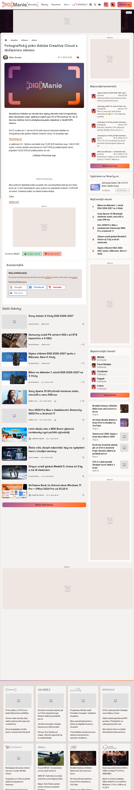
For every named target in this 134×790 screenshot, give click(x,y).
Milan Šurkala (15, 57)
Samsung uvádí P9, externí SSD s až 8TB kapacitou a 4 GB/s (53, 336)
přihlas (48, 277)
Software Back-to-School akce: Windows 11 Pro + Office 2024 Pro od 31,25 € (55, 487)
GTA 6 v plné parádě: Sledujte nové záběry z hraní (103, 465)
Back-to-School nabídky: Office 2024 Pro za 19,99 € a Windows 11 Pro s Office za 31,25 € (114, 783)
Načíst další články (44, 505)
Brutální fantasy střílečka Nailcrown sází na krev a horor (104, 409)
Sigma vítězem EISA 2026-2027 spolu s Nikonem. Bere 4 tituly (52, 355)
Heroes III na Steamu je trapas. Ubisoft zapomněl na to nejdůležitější (50, 735)
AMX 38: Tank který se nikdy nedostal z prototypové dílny (50, 777)
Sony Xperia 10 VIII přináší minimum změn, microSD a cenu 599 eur (54, 393)
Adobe (34, 40)
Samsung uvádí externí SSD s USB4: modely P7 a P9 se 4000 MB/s (115, 771)
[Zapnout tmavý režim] (113, 4)
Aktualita (14, 40)
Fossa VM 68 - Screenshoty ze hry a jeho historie (50, 769)
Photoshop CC (15, 139)
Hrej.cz (95, 457)
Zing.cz (95, 414)
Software (24, 40)
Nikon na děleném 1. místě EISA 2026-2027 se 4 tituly (56, 374)
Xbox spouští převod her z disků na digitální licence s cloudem (81, 724)
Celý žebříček (110, 395)
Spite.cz (95, 471)
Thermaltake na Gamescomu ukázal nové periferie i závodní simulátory (82, 735)
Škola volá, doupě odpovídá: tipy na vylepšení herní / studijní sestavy (57, 449)
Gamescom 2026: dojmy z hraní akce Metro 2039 (105, 435)
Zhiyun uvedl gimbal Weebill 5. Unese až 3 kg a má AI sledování (55, 468)
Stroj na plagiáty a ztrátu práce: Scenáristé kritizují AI (17, 730)
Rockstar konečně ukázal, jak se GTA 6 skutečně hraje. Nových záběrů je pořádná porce (105, 449)
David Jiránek (34, 457)
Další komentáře (110, 166)
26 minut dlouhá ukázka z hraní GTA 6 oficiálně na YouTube (104, 423)
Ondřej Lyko (33, 401)
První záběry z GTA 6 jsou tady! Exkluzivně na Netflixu (17, 711)
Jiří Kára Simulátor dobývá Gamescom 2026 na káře (49, 725)
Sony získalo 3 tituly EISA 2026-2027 (51, 316)
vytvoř (74, 277)
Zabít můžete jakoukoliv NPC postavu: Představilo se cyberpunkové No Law (115, 721)
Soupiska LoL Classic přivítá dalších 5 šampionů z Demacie (17, 782)
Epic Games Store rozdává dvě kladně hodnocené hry (113, 730)
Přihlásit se (124, 4)
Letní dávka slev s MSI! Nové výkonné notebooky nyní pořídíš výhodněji (51, 430)
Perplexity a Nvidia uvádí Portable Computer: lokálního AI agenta (83, 713)
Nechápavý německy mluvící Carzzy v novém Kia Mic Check (17, 771)
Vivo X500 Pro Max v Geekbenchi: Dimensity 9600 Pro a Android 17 (55, 411)
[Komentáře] (78, 57)
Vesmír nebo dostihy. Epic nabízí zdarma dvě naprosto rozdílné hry (17, 721)
